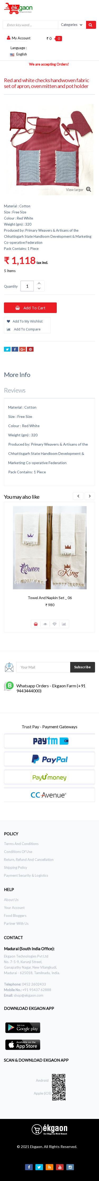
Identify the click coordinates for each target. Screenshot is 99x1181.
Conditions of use (18, 851)
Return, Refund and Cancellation (29, 859)
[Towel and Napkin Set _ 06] (49, 547)
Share (15, 349)
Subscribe (82, 667)
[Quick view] (45, 624)
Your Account (14, 907)
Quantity (11, 286)
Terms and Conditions (21, 844)
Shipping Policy (15, 867)
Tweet (7, 349)
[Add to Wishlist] (54, 624)
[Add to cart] (36, 624)
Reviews (14, 390)
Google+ (22, 349)
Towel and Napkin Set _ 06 (50, 597)
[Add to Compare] (64, 624)
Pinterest (30, 349)
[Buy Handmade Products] (16, 8)
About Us (11, 900)
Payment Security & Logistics (26, 875)
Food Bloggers (15, 915)
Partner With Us (16, 923)
